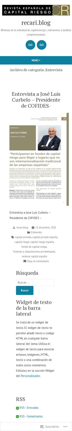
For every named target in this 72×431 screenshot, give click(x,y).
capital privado (23, 237)
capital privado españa (44, 237)
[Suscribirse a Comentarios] (17, 416)
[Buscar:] (35, 282)
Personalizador (30, 376)
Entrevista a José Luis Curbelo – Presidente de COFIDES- (36, 99)
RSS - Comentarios (31, 416)
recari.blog (36, 22)
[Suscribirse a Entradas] (17, 408)
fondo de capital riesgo (34, 246)
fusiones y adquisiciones (26, 251)
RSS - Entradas (29, 408)
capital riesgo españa (42, 241)
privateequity (48, 251)
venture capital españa (34, 256)
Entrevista (36, 232)
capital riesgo (22, 241)
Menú (43, 60)
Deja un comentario (38, 261)
